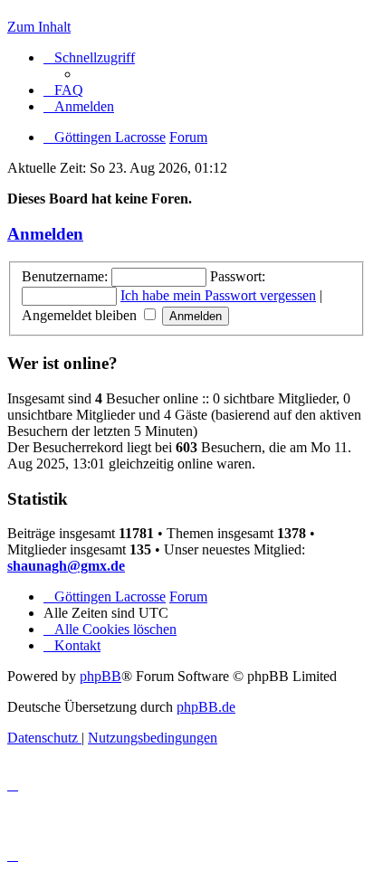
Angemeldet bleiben (81, 315)
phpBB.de (206, 707)
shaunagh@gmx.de (66, 565)
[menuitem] (63, 90)
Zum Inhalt (39, 26)
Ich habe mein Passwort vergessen (218, 295)
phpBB (100, 676)
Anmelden (45, 233)
